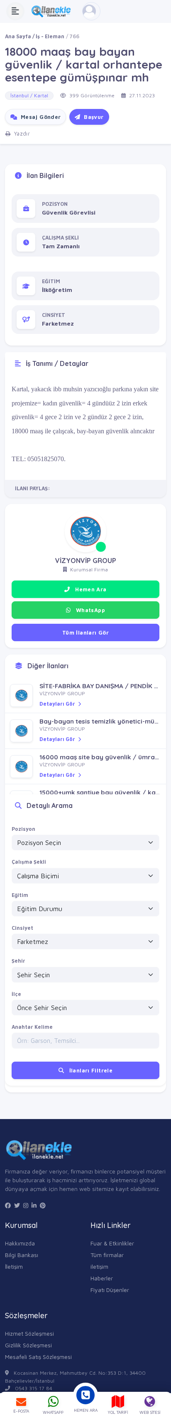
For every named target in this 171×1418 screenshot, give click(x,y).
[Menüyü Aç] (15, 11)
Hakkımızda (20, 1243)
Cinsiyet (22, 928)
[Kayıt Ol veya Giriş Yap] (91, 11)
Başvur (93, 117)
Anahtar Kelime (32, 1027)
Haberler (101, 1278)
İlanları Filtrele (89, 1070)
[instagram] (25, 1205)
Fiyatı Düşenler (109, 1289)
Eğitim (20, 895)
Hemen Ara (90, 589)
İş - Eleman (50, 36)
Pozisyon (23, 829)
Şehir (18, 961)
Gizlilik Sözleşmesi (28, 1345)
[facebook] (8, 1205)
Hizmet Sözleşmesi (29, 1333)
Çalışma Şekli (29, 862)
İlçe (16, 994)
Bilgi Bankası (21, 1254)
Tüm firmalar (107, 1254)
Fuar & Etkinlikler (112, 1243)
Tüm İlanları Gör (85, 632)
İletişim (14, 1266)
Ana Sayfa (18, 36)
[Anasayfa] (53, 11)
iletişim (99, 1266)
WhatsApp (89, 610)
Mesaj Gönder (40, 117)
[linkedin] (34, 1205)
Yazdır (21, 133)
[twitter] (17, 1205)
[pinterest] (43, 1205)
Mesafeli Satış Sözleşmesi (38, 1356)
